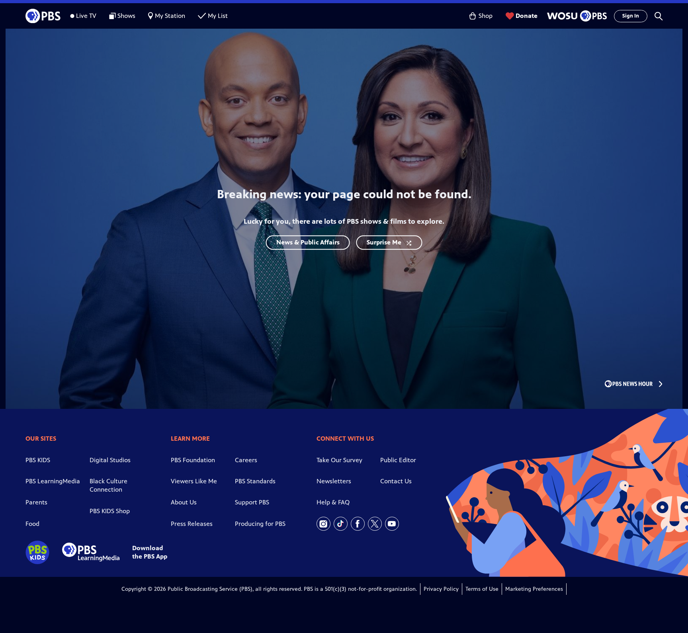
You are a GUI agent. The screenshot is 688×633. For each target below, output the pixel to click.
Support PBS (252, 502)
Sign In (630, 16)
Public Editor (398, 460)
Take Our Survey (339, 460)
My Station (170, 16)
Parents (36, 502)
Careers (246, 460)
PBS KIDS (37, 460)
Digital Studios (110, 460)
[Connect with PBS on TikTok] (341, 524)
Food (32, 524)
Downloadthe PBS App (149, 552)
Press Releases (192, 524)
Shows (126, 16)
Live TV (86, 16)
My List (218, 16)
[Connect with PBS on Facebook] (358, 524)
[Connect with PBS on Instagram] (323, 524)
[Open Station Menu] (575, 16)
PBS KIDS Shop (110, 511)
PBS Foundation (193, 460)
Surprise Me (384, 242)
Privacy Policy (441, 589)
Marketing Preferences (534, 589)
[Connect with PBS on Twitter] (375, 524)
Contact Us (396, 481)
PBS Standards (255, 481)
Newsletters (334, 481)
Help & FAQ (333, 502)
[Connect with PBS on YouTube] (392, 524)
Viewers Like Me (194, 481)
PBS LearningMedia (52, 481)
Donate (527, 16)
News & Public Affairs (308, 242)
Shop (486, 16)
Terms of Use (481, 589)
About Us (184, 502)
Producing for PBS (260, 524)
